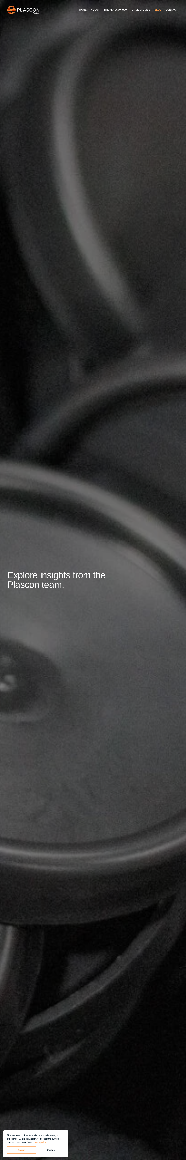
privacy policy (39, 1142)
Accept (21, 1150)
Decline (51, 1150)
